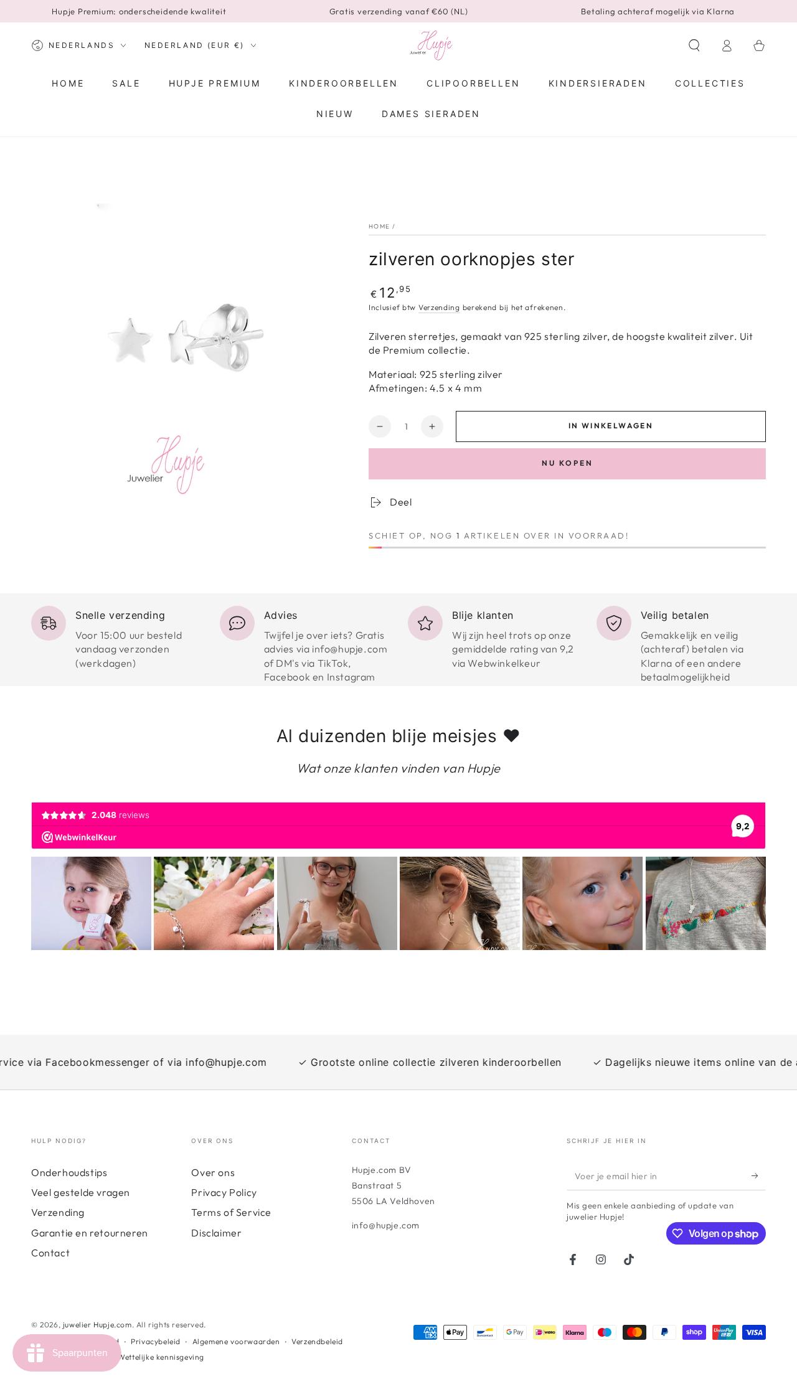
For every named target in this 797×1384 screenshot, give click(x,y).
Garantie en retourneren (89, 1232)
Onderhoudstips (69, 1172)
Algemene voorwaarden (236, 1341)
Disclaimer (216, 1232)
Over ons (213, 1172)
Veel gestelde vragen (80, 1192)
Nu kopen (567, 463)
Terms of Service (231, 1212)
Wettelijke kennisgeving (161, 1357)
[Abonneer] (759, 1176)
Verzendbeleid (317, 1341)
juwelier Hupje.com (97, 1324)
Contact (50, 1252)
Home (379, 226)
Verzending (439, 307)
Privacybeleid (156, 1341)
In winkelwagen (611, 425)
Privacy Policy (224, 1192)
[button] (694, 45)
